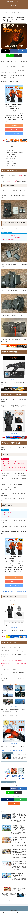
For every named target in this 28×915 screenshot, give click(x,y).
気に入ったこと (10, 161)
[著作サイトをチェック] (7, 799)
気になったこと (10, 159)
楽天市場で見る (14, 129)
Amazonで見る (14, 125)
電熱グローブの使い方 (10, 149)
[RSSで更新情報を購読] (14, 803)
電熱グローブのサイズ (11, 163)
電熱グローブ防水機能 (10, 154)
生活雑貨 (13, 782)
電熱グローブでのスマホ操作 (11, 156)
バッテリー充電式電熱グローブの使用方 (15, 152)
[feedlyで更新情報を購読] (20, 799)
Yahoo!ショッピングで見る (14, 133)
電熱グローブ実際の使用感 (11, 158)
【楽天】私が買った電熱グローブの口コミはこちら (14, 591)
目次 (12, 146)
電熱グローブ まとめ (10, 165)
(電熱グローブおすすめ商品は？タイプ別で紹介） (13, 750)
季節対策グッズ (6, 782)
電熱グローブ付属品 (11, 150)
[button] (18, 55)
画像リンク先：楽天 (14, 379)
